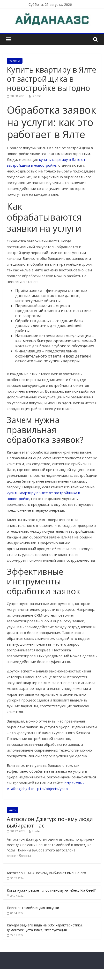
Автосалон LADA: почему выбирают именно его (46, 873)
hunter (36, 831)
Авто (12, 810)
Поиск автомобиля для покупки (33, 907)
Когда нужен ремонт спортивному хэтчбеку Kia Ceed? (51, 890)
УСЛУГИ (14, 61)
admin (37, 96)
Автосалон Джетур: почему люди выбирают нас (50, 822)
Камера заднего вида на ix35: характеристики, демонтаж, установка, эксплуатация (45, 927)
